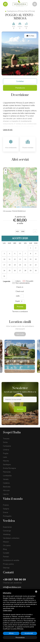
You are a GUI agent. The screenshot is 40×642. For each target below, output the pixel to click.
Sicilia (5, 442)
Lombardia (7, 476)
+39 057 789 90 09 (14, 579)
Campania (7, 446)
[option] (19, 356)
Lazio (5, 457)
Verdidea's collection (11, 538)
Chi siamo (7, 545)
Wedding (6, 534)
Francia (6, 505)
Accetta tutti (29, 633)
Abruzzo (6, 490)
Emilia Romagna (9, 468)
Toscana (6, 439)
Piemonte (7, 472)
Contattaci (20, 81)
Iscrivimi (20, 409)
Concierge (7, 531)
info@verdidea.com (12, 587)
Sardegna (7, 464)
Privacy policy (8, 564)
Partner (6, 557)
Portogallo (7, 516)
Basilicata (6, 487)
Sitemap (6, 568)
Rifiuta (11, 633)
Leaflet (18, 207)
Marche (6, 461)
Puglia (5, 453)
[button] (20, 186)
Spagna (6, 509)
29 (30, 270)
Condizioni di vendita (11, 560)
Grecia (5, 512)
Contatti (6, 553)
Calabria (6, 483)
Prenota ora (20, 88)
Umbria (6, 450)
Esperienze (7, 527)
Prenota (20, 306)
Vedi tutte (20, 334)
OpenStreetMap (26, 207)
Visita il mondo (13, 499)
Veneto (6, 479)
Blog (5, 549)
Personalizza (20, 637)
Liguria (5, 494)
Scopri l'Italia (12, 432)
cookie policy (7, 610)
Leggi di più (7, 130)
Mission (6, 542)
